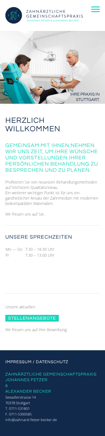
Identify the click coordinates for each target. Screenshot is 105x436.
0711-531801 (19, 408)
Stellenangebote (32, 318)
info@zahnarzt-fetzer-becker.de (31, 419)
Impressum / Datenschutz (36, 362)
